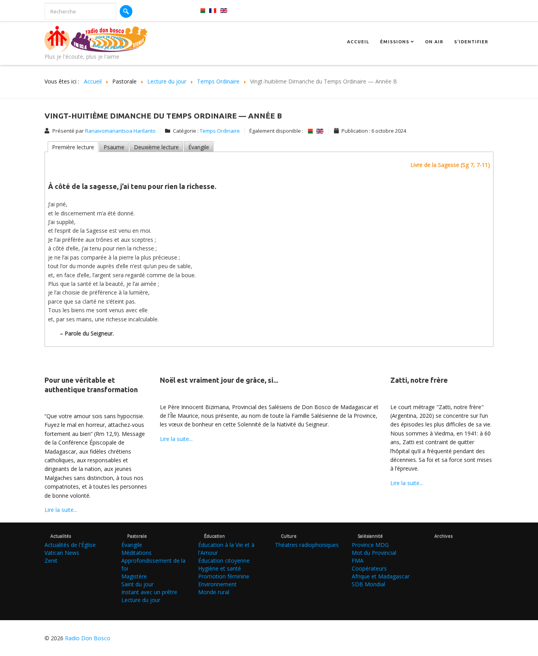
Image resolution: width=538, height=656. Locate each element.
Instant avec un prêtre (149, 592)
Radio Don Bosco (87, 638)
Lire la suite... (61, 509)
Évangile (198, 147)
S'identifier (471, 41)
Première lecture (73, 147)
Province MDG (370, 545)
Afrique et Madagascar (381, 576)
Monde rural (213, 592)
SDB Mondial (368, 584)
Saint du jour (137, 584)
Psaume (114, 147)
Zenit (51, 560)
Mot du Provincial (374, 552)
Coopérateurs (369, 568)
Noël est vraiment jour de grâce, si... (219, 380)
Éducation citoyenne (224, 560)
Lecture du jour (140, 600)
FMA (358, 560)
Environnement (217, 584)
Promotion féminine (223, 576)
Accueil (358, 41)
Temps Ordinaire (220, 130)
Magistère (134, 576)
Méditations (136, 552)
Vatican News (62, 552)
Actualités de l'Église (70, 545)
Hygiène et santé (219, 568)
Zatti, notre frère (419, 380)
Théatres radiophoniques (307, 545)
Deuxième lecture (156, 147)
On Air (434, 41)
